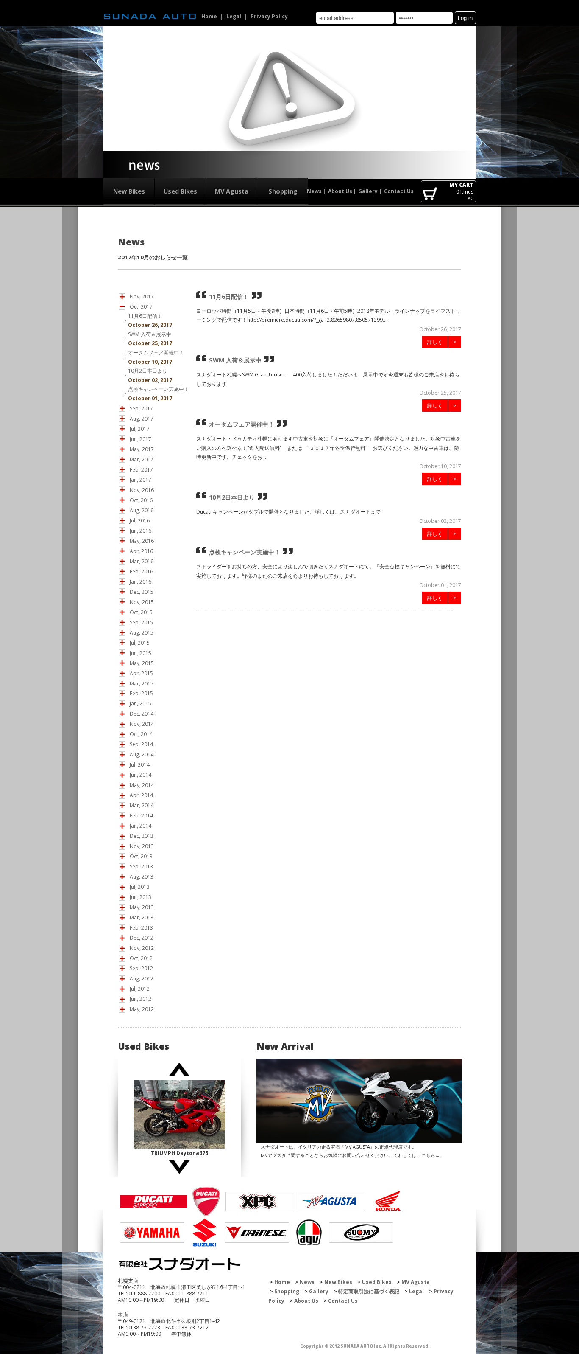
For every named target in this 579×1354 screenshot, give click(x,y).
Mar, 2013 (141, 917)
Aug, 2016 (141, 510)
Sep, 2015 (141, 622)
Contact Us (399, 191)
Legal (233, 16)
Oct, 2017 (141, 306)
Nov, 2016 (142, 490)
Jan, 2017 (140, 479)
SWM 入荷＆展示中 (149, 334)
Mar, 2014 (141, 805)
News (314, 191)
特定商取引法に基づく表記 (368, 1291)
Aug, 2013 (141, 876)
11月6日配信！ (145, 316)
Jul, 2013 (140, 886)
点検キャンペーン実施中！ (158, 389)
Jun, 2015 (140, 653)
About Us (340, 191)
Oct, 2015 (141, 612)
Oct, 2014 (141, 734)
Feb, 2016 (141, 571)
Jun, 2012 (140, 999)
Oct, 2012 (141, 958)
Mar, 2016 (141, 561)
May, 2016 (142, 541)
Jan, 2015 (140, 703)
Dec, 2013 (141, 836)
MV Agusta (231, 191)
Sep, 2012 (141, 968)
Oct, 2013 (141, 856)
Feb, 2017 (141, 469)
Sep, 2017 (141, 408)
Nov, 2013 (142, 846)
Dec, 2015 (141, 592)
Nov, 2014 (142, 724)
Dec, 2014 (141, 713)
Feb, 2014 (141, 815)
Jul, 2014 (140, 764)
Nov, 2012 (142, 948)
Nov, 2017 (142, 296)
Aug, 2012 (141, 978)
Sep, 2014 (141, 744)
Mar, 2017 (141, 459)
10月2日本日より (147, 370)
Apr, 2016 (141, 551)
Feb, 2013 (141, 927)
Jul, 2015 (140, 642)
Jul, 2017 (140, 429)
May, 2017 (142, 449)
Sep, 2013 (141, 866)
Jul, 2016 (140, 520)
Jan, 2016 (140, 581)
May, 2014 (142, 785)
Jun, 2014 (140, 774)
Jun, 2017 (140, 439)
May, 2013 (142, 907)
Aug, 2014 (141, 754)
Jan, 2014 (140, 825)
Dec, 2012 (141, 937)
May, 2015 (142, 663)
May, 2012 (142, 1009)
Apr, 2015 (141, 673)
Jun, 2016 (140, 530)
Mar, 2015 (141, 683)
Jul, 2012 (140, 988)
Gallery (368, 191)
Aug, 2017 (141, 418)
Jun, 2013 (140, 897)
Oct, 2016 (141, 500)
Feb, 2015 (141, 693)
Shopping (283, 191)
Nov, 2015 (142, 602)
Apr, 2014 (141, 795)
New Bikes (129, 191)
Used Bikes (180, 191)
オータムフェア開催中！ (156, 352)
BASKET (429, 194)
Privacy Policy (269, 16)
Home (209, 16)
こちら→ (430, 1155)
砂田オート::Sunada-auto (150, 16)
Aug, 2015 (141, 632)
